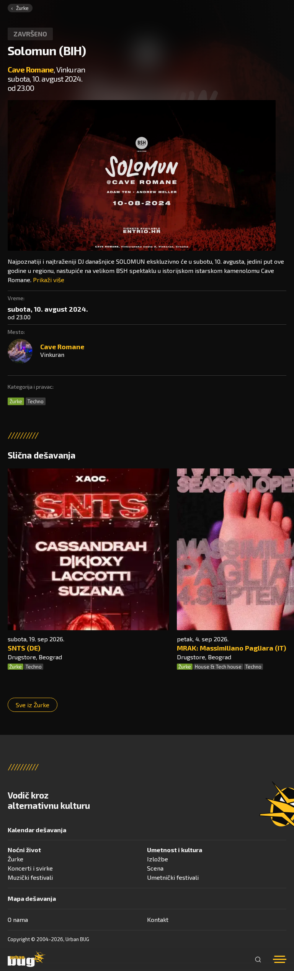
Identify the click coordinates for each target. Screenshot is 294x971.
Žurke (22, 8)
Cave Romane (31, 69)
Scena (155, 868)
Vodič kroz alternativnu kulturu (49, 800)
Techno (36, 401)
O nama (18, 919)
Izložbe (157, 859)
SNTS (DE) (24, 648)
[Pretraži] (258, 959)
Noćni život (24, 849)
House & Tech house (218, 667)
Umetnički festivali (173, 877)
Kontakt (157, 919)
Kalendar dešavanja (37, 829)
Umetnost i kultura (174, 849)
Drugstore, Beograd (35, 656)
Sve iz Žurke (32, 704)
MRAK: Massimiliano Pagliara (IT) (231, 648)
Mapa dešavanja (32, 898)
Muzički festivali (30, 877)
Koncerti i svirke (30, 868)
